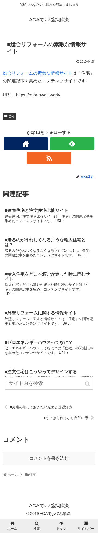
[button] (88, 384)
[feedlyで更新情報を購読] (72, 143)
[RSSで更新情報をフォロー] (49, 158)
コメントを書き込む (49, 458)
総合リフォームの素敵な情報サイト (37, 73)
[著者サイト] (26, 143)
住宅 (11, 116)
